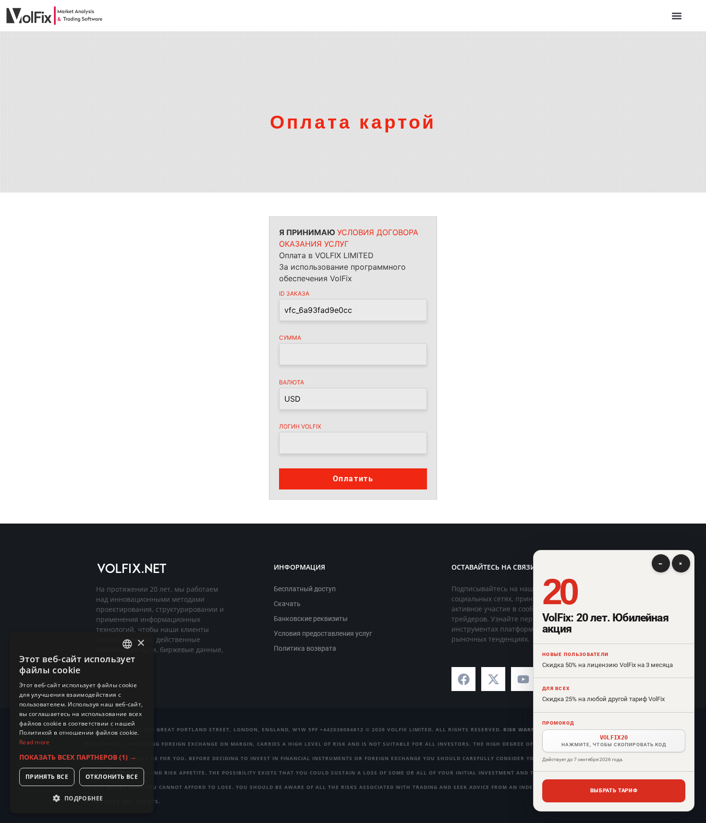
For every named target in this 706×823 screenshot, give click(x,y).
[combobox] (127, 644)
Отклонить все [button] (111, 777)
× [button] (140, 643)
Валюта (291, 382)
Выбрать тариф (614, 790)
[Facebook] (463, 679)
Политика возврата (305, 648)
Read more (34, 742)
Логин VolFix (300, 426)
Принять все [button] (46, 777)
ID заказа (294, 294)
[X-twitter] (493, 679)
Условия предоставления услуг (323, 633)
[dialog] (82, 722)
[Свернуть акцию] (661, 563)
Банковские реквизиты (311, 618)
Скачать (287, 604)
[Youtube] (523, 679)
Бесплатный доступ (305, 589)
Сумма (290, 338)
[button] (676, 16)
